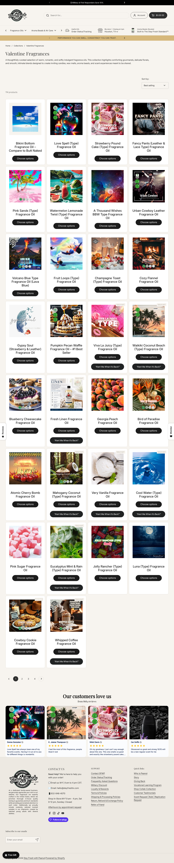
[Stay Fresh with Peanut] (16, 15)
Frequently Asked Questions (104, 781)
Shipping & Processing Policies (105, 797)
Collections (18, 46)
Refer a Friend (97, 804)
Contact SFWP (98, 773)
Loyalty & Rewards (100, 789)
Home (7, 46)
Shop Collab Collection (145, 789)
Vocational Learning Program (148, 785)
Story (136, 777)
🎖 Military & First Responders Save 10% (87, 3)
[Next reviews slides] (166, 731)
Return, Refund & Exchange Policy (107, 800)
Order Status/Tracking (101, 777)
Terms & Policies (99, 793)
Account (141, 15)
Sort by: (145, 79)
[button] (111, 30)
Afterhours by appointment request (64, 807)
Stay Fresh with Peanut (34, 858)
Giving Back (139, 781)
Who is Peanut (140, 773)
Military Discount (99, 785)
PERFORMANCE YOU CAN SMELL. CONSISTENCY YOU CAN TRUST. (87, 38)
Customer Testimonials (145, 793)
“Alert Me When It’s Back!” (108, 366)
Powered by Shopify (55, 858)
